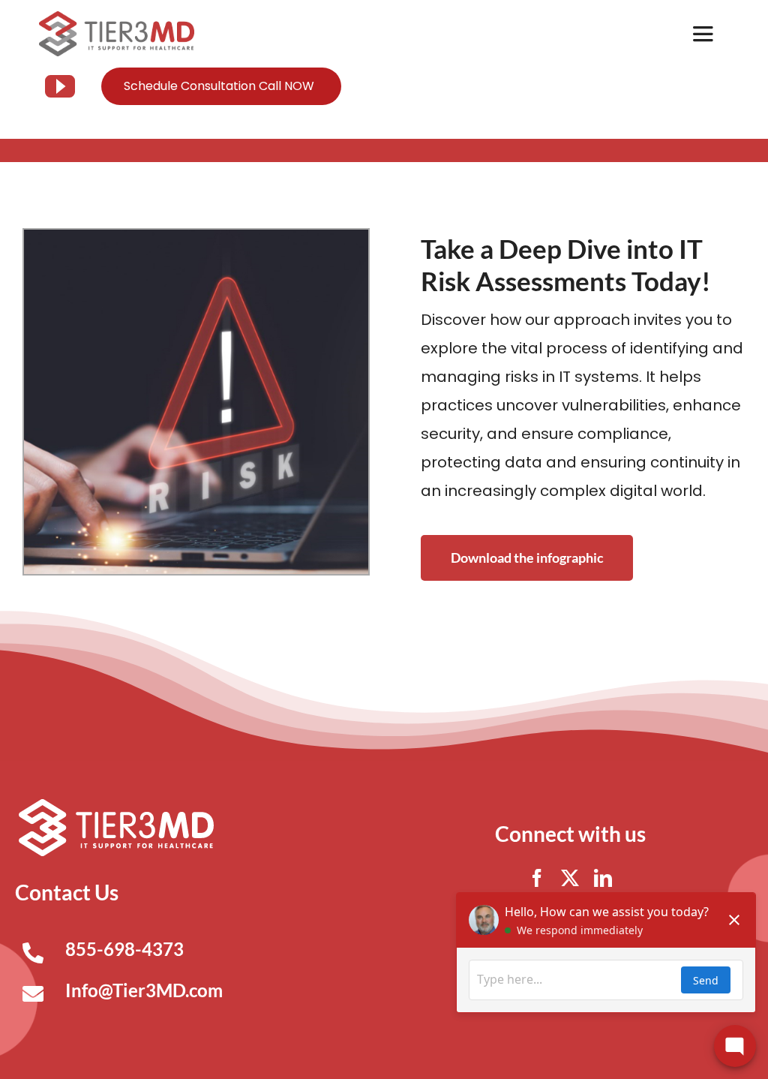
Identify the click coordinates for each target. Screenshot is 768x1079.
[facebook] (537, 878)
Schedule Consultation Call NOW (219, 86)
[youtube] (60, 86)
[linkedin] (603, 878)
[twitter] (570, 878)
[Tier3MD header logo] (116, 17)
